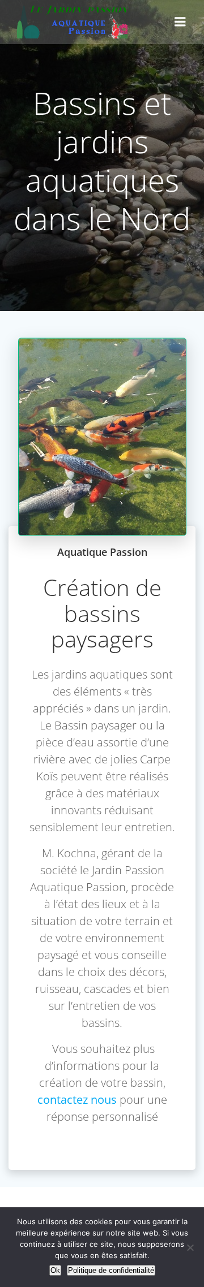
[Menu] (180, 22)
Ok (55, 1270)
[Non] (190, 1247)
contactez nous (77, 1099)
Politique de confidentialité (111, 1270)
